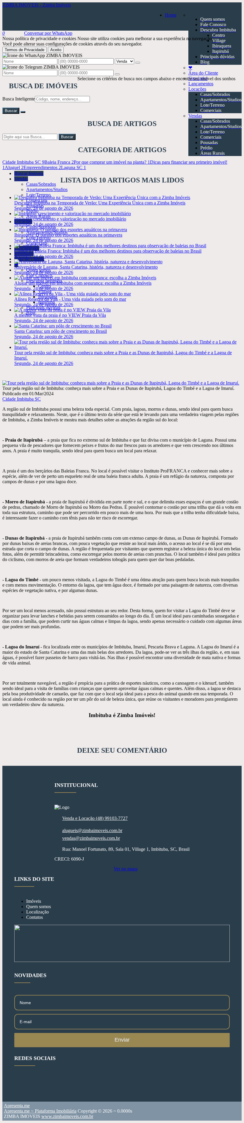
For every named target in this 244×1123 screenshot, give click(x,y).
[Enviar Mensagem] (117, 74)
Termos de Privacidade (24, 50)
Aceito (55, 50)
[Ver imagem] (120, 382)
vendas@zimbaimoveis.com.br (91, 838)
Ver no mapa (125, 868)
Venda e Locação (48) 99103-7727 (95, 818)
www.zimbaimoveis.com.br (67, 1116)
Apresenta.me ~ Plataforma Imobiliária (40, 1110)
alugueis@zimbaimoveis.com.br (92, 830)
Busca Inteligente (18, 98)
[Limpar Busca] (23, 112)
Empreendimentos (42, 167)
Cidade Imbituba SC (23, 162)
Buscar (11, 110)
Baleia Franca (59, 162)
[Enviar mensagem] (137, 63)
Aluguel (14, 167)
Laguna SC (73, 167)
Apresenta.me (17, 1105)
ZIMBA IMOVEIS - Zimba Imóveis (36, 4)
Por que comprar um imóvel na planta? (112, 162)
